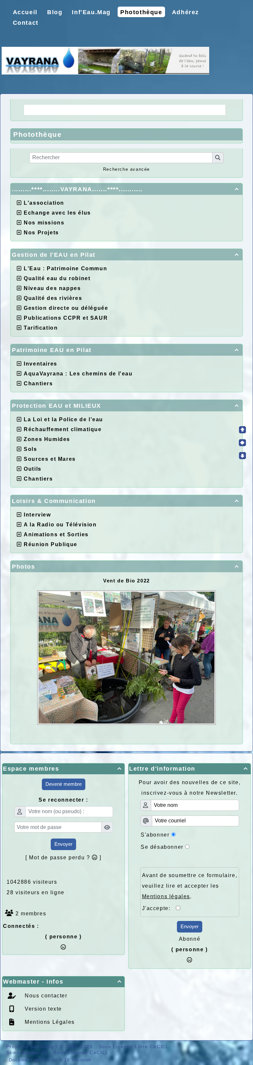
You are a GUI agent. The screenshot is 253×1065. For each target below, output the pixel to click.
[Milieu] (242, 443)
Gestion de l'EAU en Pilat (125, 254)
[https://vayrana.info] (105, 60)
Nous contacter (45, 995)
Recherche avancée (126, 169)
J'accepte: (159, 908)
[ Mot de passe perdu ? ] (63, 857)
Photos (125, 566)
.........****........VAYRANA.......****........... (125, 189)
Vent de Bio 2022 (126, 580)
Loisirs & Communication (125, 501)
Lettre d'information (188, 768)
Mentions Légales (49, 1022)
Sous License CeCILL (80, 1052)
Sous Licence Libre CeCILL (134, 1046)
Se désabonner (162, 847)
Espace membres (62, 768)
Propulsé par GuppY (33, 1046)
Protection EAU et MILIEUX (125, 405)
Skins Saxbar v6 (27, 1052)
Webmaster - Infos (62, 981)
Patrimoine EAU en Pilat (125, 350)
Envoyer (63, 844)
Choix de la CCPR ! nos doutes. (171, 109)
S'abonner (155, 835)
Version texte (42, 1009)
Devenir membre (63, 784)
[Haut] (242, 430)
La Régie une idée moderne (71, 109)
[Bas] (242, 455)
